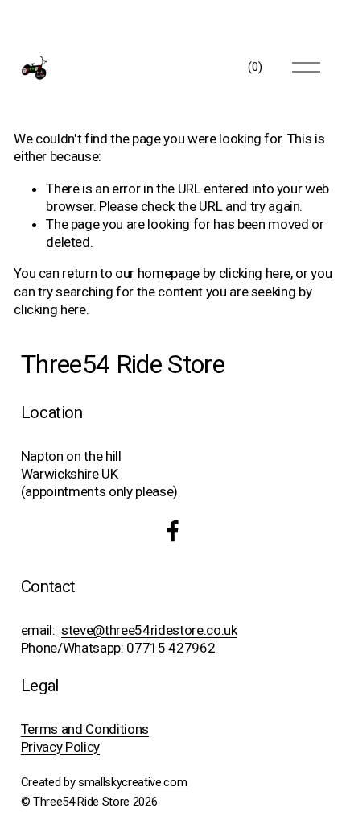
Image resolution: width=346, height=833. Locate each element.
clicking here (255, 273)
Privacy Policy (60, 747)
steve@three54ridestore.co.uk (149, 630)
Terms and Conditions (85, 729)
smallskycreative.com (132, 782)
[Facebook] (173, 531)
